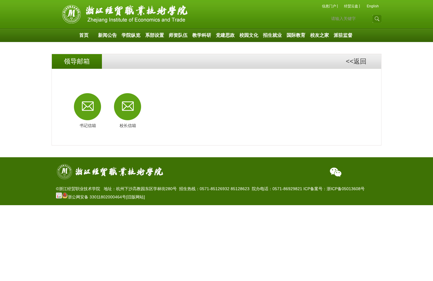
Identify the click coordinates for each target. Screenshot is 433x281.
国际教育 (296, 35)
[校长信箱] (128, 106)
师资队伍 (178, 35)
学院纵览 (131, 35)
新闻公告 (107, 35)
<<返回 (356, 61)
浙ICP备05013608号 (346, 188)
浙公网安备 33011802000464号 (97, 197)
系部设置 (154, 35)
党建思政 (225, 35)
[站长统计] (59, 197)
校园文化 (248, 35)
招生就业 (272, 35)
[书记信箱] (88, 106)
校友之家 (319, 35)
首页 (84, 35)
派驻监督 (343, 35)
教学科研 (201, 35)
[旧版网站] (135, 197)
